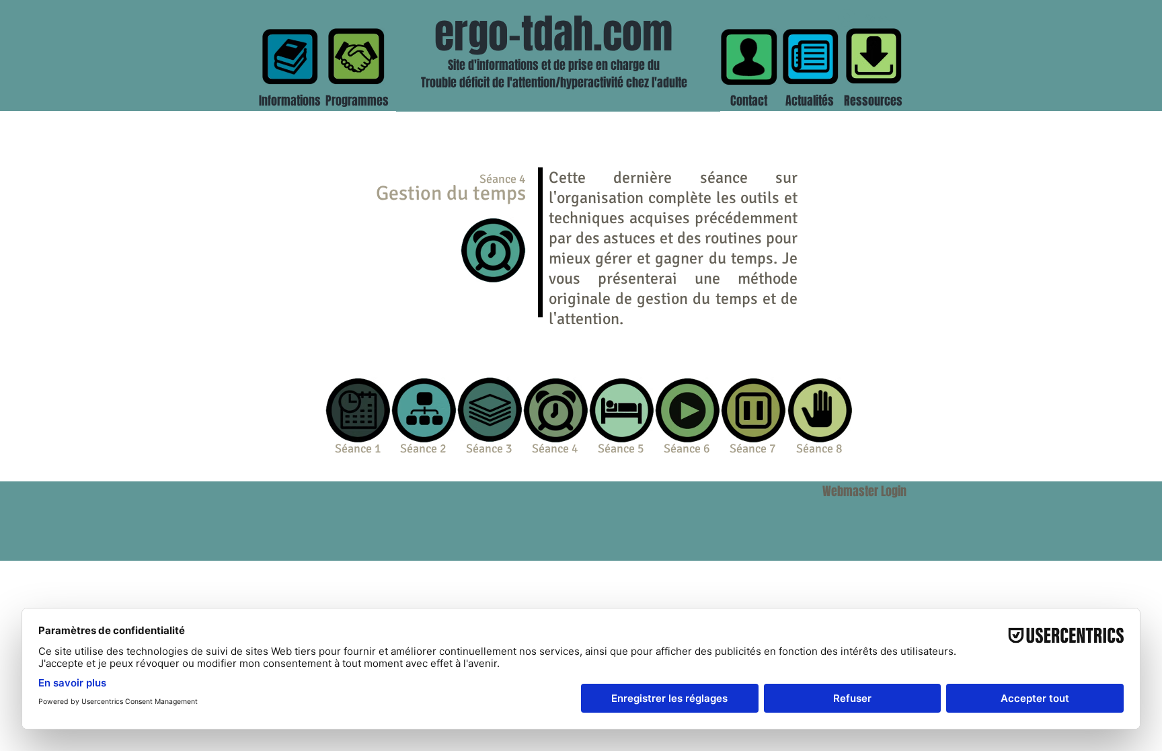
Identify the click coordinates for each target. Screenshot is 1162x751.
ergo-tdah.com (553, 34)
